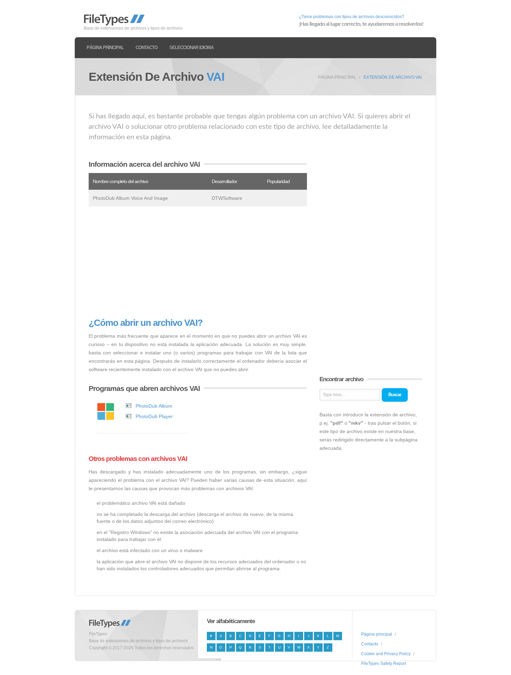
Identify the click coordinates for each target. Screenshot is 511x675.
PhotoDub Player (154, 416)
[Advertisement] (198, 262)
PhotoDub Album (154, 406)
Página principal (105, 47)
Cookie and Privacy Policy (386, 653)
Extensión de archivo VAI (393, 77)
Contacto (146, 47)
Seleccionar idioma (191, 47)
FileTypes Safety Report (383, 663)
